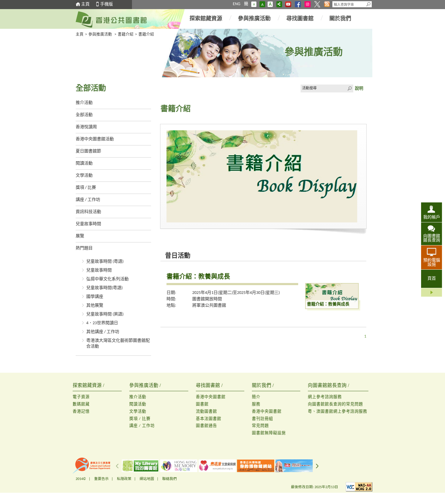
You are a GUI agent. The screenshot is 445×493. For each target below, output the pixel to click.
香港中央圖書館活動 (95, 139)
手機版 (106, 4)
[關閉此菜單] (431, 292)
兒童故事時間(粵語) (104, 288)
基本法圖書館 (208, 419)
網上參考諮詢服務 (325, 397)
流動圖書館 (206, 412)
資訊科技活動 (88, 212)
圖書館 (202, 404)
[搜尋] (369, 4)
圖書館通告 (206, 426)
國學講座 (94, 297)
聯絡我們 (169, 479)
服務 (256, 404)
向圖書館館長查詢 (431, 238)
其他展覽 (94, 305)
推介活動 (84, 103)
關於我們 (340, 19)
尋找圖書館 (300, 19)
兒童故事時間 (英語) (105, 314)
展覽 (80, 236)
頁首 (431, 278)
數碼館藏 (81, 404)
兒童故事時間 (88, 224)
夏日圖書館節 (88, 151)
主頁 (85, 4)
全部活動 (84, 115)
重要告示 (101, 479)
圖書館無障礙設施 (269, 433)
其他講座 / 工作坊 (102, 332)
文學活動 (84, 175)
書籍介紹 (126, 34)
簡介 (256, 397)
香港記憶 (81, 412)
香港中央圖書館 (211, 397)
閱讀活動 (84, 163)
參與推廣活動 (254, 19)
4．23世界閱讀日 (102, 323)
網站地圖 (147, 479)
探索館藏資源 (206, 19)
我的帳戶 (431, 217)
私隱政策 (124, 479)
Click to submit (349, 88)
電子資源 (81, 397)
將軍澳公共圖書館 (209, 305)
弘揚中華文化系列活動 (107, 279)
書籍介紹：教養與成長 (198, 276)
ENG (236, 4)
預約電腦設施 (431, 262)
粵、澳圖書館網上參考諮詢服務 (337, 412)
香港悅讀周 (86, 127)
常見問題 (260, 426)
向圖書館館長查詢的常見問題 (335, 404)
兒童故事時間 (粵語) (105, 261)
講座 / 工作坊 (88, 200)
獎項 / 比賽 (86, 187)
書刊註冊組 (262, 419)
